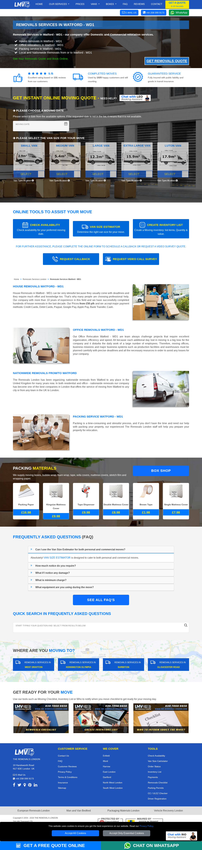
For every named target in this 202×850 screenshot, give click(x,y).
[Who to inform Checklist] (161, 718)
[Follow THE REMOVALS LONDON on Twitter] (19, 785)
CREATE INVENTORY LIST (161, 229)
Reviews (139, 4)
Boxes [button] (110, 4)
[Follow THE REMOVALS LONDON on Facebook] (14, 785)
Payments (153, 777)
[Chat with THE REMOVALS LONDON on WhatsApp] (128, 845)
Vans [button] (94, 4)
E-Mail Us (20, 775)
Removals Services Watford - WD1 (65, 279)
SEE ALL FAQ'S (101, 600)
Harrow (106, 766)
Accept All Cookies (75, 833)
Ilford (105, 761)
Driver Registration (157, 798)
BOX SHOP (161, 471)
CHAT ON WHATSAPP (156, 845)
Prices (80, 4)
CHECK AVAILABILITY (41, 229)
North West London (112, 782)
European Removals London (34, 810)
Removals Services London (34, 279)
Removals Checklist (157, 782)
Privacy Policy (146, 826)
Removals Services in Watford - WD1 (37, 34)
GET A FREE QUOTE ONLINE (53, 845)
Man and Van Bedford (78, 810)
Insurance (63, 782)
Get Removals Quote (166, 61)
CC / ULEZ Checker (158, 793)
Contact (156, 4)
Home (39, 4)
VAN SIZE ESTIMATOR (101, 229)
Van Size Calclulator (158, 761)
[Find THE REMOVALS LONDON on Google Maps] (25, 785)
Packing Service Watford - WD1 (98, 416)
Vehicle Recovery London (168, 810)
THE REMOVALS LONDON (46, 818)
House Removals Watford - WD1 (38, 286)
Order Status (154, 766)
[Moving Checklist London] (41, 718)
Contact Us (63, 755)
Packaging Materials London (123, 810)
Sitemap (62, 788)
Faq (125, 4)
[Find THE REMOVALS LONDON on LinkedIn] (35, 785)
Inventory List (154, 772)
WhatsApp (181, 12)
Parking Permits (156, 788)
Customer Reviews (67, 766)
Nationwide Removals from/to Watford (45, 373)
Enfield (106, 755)
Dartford (107, 777)
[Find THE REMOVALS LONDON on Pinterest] (30, 785)
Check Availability (156, 755)
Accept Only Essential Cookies (126, 833)
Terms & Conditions (67, 777)
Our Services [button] (58, 4)
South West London (113, 788)
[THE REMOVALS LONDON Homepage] (22, 4)
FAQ (60, 761)
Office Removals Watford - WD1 (98, 329)
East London (109, 772)
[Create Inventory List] (101, 718)
